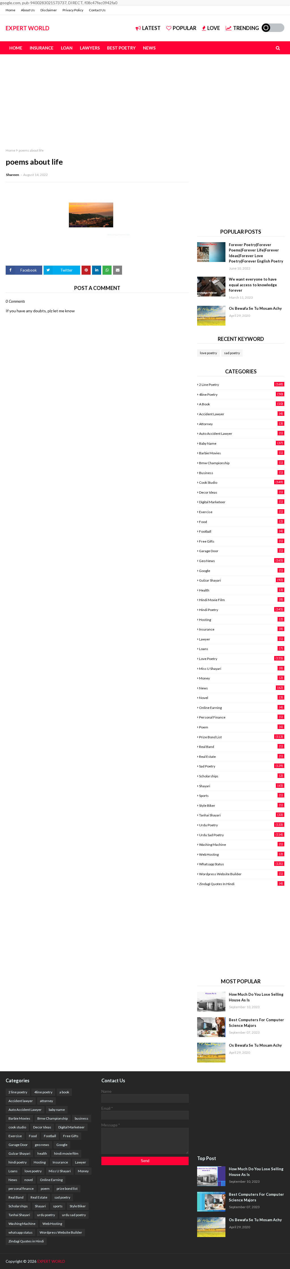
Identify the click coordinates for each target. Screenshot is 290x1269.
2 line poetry (241, 384)
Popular (184, 28)
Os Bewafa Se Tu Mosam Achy (255, 308)
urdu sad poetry (241, 835)
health (241, 590)
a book (241, 404)
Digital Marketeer (241, 502)
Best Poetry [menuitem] (121, 47)
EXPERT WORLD (27, 28)
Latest (151, 28)
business (241, 472)
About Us (28, 10)
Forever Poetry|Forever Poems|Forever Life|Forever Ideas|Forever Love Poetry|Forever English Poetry (256, 253)
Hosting (241, 619)
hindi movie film (241, 599)
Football (241, 531)
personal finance (241, 717)
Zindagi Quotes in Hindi (241, 883)
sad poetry (232, 353)
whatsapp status (241, 864)
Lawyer (241, 639)
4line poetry (241, 394)
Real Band (241, 746)
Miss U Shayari (241, 668)
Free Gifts (241, 541)
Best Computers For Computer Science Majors (256, 1023)
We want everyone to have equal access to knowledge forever (253, 284)
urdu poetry (241, 825)
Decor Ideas (241, 492)
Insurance (241, 629)
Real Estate (241, 756)
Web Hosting (241, 854)
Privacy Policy (73, 10)
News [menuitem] (149, 47)
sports (241, 795)
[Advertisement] (145, 96)
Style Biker (241, 805)
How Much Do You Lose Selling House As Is (256, 997)
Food (241, 521)
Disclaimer (48, 10)
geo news (241, 560)
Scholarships (241, 776)
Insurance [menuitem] (42, 47)
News (241, 688)
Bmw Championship (241, 463)
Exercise (241, 511)
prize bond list (241, 737)
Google (241, 570)
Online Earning (241, 707)
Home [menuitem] (15, 47)
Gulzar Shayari (241, 580)
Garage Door (241, 551)
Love (213, 28)
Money (241, 678)
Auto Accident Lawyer (241, 433)
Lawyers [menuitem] (90, 47)
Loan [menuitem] (66, 47)
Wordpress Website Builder (241, 874)
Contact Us (97, 10)
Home (10, 10)
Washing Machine (241, 844)
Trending (246, 28)
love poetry (208, 353)
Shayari (241, 786)
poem (241, 727)
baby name (241, 443)
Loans (241, 648)
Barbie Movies (241, 453)
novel (241, 697)
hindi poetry (241, 609)
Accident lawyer (241, 414)
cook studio (241, 482)
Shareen (13, 175)
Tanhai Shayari (241, 815)
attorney (241, 423)
